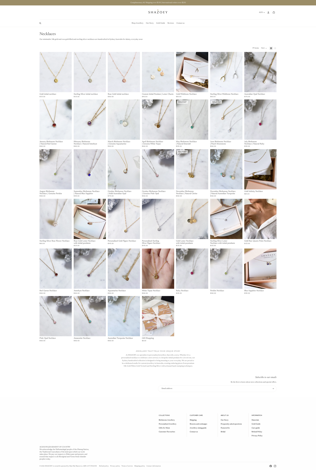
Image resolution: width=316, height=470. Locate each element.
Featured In (225, 428)
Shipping (193, 420)
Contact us (194, 432)
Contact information (153, 466)
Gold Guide (256, 424)
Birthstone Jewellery (167, 420)
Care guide (256, 428)
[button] (264, 48)
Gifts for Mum (164, 428)
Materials (255, 420)
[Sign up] (273, 388)
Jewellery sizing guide (198, 428)
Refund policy (104, 466)
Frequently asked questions (231, 424)
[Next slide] (68, 72)
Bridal (223, 432)
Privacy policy (115, 466)
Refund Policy (257, 432)
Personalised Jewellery (167, 424)
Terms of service (127, 466)
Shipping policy (139, 466)
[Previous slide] (43, 72)
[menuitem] (137, 23)
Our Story (224, 420)
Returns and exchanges (198, 424)
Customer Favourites (167, 432)
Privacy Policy (257, 436)
